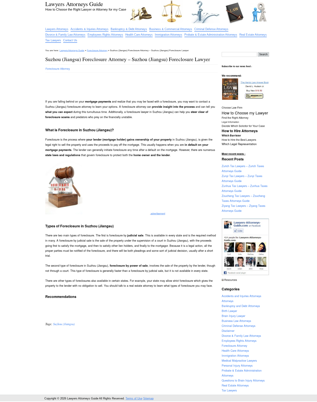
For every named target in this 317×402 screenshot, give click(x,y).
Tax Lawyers (53, 40)
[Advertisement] (123, 84)
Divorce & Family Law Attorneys (65, 34)
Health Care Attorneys (139, 34)
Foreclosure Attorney (97, 50)
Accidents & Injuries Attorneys (89, 29)
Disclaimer (228, 331)
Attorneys (227, 301)
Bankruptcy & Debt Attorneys (129, 29)
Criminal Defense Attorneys (211, 29)
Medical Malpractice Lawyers (239, 360)
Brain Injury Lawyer (233, 316)
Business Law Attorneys (236, 321)
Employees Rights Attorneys (105, 34)
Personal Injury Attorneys (237, 365)
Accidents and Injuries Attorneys (241, 296)
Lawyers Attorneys (56, 29)
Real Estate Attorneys (253, 34)
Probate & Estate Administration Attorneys (210, 34)
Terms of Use (134, 398)
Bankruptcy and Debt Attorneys (241, 306)
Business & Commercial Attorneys (170, 29)
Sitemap (148, 398)
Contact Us (70, 40)
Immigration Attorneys (168, 34)
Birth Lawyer (229, 311)
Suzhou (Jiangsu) (64, 324)
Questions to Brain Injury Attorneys (243, 380)
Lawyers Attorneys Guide (74, 4)
